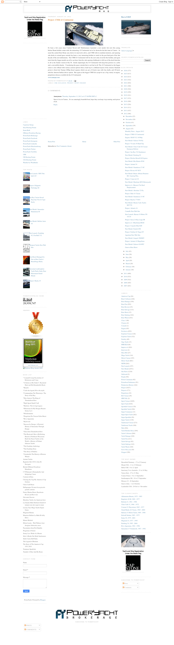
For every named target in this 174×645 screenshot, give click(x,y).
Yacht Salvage (125, 441)
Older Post (117, 141)
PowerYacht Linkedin (30, 144)
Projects (123, 390)
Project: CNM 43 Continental (134, 134)
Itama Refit (26, 130)
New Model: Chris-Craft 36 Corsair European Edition (136, 148)
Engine (123, 328)
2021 (125, 86)
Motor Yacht (125, 361)
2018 (125, 95)
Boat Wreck (125, 318)
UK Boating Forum (29, 157)
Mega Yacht (125, 355)
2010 (125, 276)
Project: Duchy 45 (35, 281)
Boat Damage (125, 301)
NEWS (123, 363)
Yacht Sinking (125, 444)
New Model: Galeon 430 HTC (134, 244)
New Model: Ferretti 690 (133, 229)
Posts (126, 583)
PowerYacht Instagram (30, 141)
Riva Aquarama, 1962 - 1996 (130, 526)
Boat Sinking (125, 315)
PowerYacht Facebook (30, 138)
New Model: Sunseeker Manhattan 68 (36, 210)
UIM (24, 154)
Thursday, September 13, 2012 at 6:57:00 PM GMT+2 (79, 96)
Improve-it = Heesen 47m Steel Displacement (135, 186)
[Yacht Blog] (36, 337)
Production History (127, 385)
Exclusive (62, 83)
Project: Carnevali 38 (132, 179)
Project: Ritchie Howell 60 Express (136, 158)
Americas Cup (125, 296)
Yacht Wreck (125, 447)
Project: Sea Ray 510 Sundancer (135, 152)
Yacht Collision (126, 433)
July (127, 251)
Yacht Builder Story (127, 431)
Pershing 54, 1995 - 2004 (129, 523)
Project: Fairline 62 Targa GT (134, 232)
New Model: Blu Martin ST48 (134, 161)
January (128, 270)
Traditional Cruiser (127, 422)
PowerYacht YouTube (30, 152)
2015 (125, 104)
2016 (125, 101)
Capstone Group (28, 125)
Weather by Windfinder (30, 162)
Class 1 (123, 320)
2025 (125, 73)
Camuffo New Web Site (132, 211)
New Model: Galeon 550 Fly (134, 140)
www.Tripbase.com (33, 365)
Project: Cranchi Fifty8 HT (133, 226)
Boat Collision (126, 299)
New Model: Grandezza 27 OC (135, 167)
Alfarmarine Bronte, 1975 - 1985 (131, 496)
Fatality (123, 339)
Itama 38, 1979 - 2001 (128, 518)
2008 (125, 283)
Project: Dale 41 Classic (132, 193)
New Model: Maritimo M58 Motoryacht (138, 182)
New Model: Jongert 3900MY (134, 238)
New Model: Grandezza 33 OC (135, 196)
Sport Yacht (125, 404)
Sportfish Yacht (126, 409)
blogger (123, 452)
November (129, 119)
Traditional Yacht (126, 425)
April (127, 260)
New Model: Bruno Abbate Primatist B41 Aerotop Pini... (136, 174)
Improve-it (124, 347)
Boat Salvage (125, 310)
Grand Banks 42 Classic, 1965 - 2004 (133, 510)
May (127, 257)
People (123, 377)
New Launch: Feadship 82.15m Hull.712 (36, 234)
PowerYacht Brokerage (30, 135)
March (128, 263)
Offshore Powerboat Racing (32, 133)
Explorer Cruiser (126, 334)
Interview (124, 350)
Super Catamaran (126, 412)
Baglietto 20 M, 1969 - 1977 (130, 499)
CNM (55, 83)
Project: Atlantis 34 (131, 208)
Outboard (124, 374)
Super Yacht (125, 420)
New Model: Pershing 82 (133, 155)
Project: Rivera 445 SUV (133, 170)
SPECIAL (124, 398)
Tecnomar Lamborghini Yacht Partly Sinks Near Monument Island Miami (37, 272)
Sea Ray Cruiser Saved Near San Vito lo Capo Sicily (37, 199)
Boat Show (124, 312)
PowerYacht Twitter (29, 149)
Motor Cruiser (125, 358)
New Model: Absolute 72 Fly (134, 190)
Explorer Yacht (126, 336)
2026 (125, 70)
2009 (125, 280)
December (129, 116)
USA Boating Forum (29, 160)
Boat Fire (124, 304)
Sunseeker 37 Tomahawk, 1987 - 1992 (133, 529)
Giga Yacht (124, 342)
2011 (125, 273)
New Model (125, 369)
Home (84, 141)
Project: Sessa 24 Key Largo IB (135, 220)
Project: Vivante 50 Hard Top (134, 144)
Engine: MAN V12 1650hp (134, 137)
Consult (123, 326)
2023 (125, 80)
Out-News (124, 371)
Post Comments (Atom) (64, 146)
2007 (125, 286)
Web (122, 428)
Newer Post (51, 141)
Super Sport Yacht (127, 414)
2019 (125, 92)
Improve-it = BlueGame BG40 (134, 223)
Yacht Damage (126, 436)
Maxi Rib (124, 353)
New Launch (125, 366)
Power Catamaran (126, 379)
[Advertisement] (35, 81)
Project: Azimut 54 (131, 164)
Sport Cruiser (80, 83)
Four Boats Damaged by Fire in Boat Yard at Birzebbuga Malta (37, 259)
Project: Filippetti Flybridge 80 (35, 186)
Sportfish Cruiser (126, 406)
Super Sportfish (126, 417)
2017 (125, 98)
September (129, 125)
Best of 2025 (126, 17)
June (127, 254)
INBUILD (124, 344)
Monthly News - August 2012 (134, 131)
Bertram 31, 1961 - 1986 (129, 502)
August (128, 128)
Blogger (42, 600)
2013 (125, 110)
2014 (125, 107)
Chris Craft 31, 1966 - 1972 (130, 504)
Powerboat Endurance (128, 382)
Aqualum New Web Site (132, 235)
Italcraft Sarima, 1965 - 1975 (130, 515)
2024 (125, 77)
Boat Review (125, 307)
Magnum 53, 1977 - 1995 (129, 521)
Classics (124, 323)
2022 (125, 83)
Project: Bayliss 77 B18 (132, 200)
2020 (125, 89)
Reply (56, 104)
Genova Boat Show (131, 247)
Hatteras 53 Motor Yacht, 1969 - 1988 (133, 512)
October (128, 122)
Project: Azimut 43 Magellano (135, 241)
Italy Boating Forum (29, 127)
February (129, 266)
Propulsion (124, 393)
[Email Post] (74, 80)
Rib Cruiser (125, 396)
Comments (127, 587)
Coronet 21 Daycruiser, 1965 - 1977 (132, 507)
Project (70, 83)
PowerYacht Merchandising (32, 146)
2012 (125, 113)
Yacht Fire (124, 439)
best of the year (126, 449)
